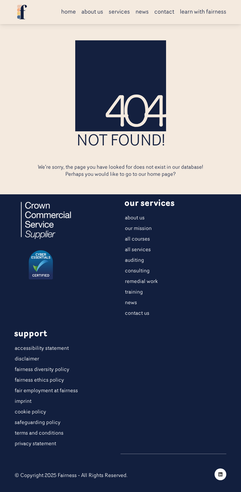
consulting (137, 271)
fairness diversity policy (42, 369)
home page (160, 174)
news (131, 303)
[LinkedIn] (220, 474)
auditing (134, 260)
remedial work (141, 281)
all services (138, 250)
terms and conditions (39, 433)
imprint (23, 401)
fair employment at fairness (46, 391)
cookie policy (30, 412)
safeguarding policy (38, 422)
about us (135, 218)
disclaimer (27, 359)
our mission (138, 228)
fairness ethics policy (39, 380)
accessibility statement (42, 348)
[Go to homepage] (22, 12)
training (134, 292)
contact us (137, 313)
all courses (137, 239)
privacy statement (35, 444)
